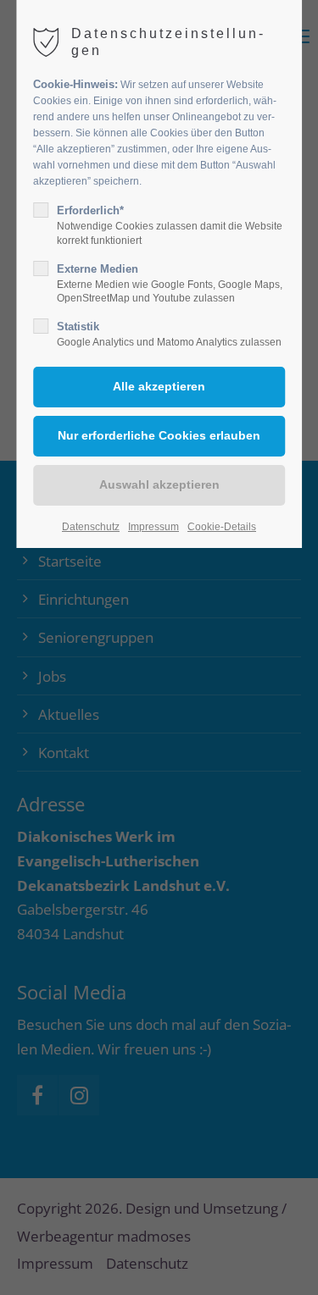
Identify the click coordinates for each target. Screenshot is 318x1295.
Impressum (153, 527)
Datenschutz (91, 527)
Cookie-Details (221, 527)
